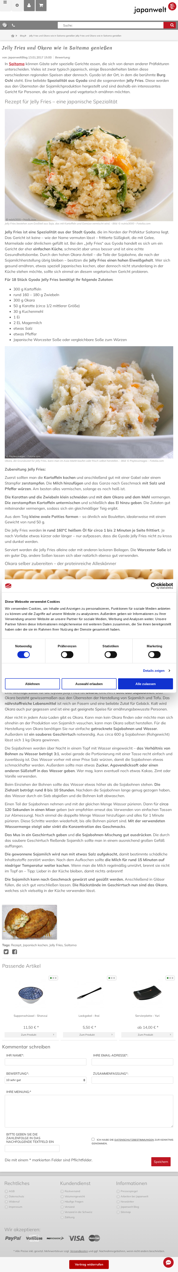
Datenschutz (16, 1196)
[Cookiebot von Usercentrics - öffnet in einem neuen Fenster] (154, 586)
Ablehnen (32, 683)
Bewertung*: (17, 1074)
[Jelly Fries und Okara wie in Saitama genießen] (29, 922)
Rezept (16, 945)
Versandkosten (79, 1251)
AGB (11, 1191)
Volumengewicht (74, 1196)
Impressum (15, 1206)
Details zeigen (154, 670)
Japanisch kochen (35, 945)
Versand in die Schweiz (78, 1212)
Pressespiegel (129, 1191)
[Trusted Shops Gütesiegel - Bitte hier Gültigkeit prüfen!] (5, 25)
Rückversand (72, 1191)
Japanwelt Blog (129, 1206)
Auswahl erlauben (89, 683)
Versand (69, 1206)
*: (15, 1055)
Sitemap (125, 1212)
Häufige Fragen (73, 1201)
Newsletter (127, 1201)
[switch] (67, 654)
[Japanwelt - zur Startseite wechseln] (155, 8)
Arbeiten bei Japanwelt (134, 1196)
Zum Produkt (28, 1034)
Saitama (17, 63)
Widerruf (14, 1201)
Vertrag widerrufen (89, 1264)
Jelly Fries (56, 945)
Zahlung (69, 1217)
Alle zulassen (145, 683)
